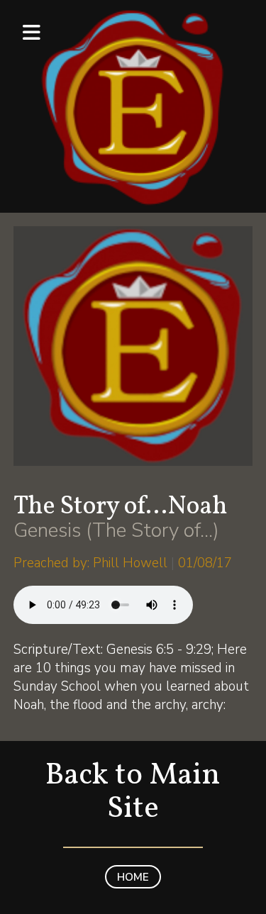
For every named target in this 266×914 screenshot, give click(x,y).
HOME (133, 877)
